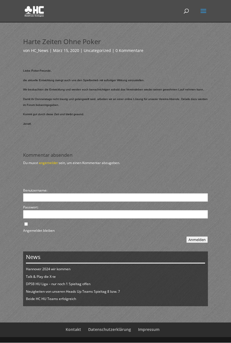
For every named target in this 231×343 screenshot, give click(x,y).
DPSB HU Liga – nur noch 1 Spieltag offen (58, 283)
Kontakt (73, 329)
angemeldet (48, 162)
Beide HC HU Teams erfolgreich (51, 298)
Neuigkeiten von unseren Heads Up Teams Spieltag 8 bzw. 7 (73, 291)
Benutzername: (35, 190)
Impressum (148, 329)
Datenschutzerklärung (109, 329)
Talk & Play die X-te (41, 276)
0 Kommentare (129, 50)
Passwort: (30, 207)
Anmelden (197, 239)
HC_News (39, 50)
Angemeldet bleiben (39, 230)
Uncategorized (97, 50)
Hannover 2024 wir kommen (48, 269)
